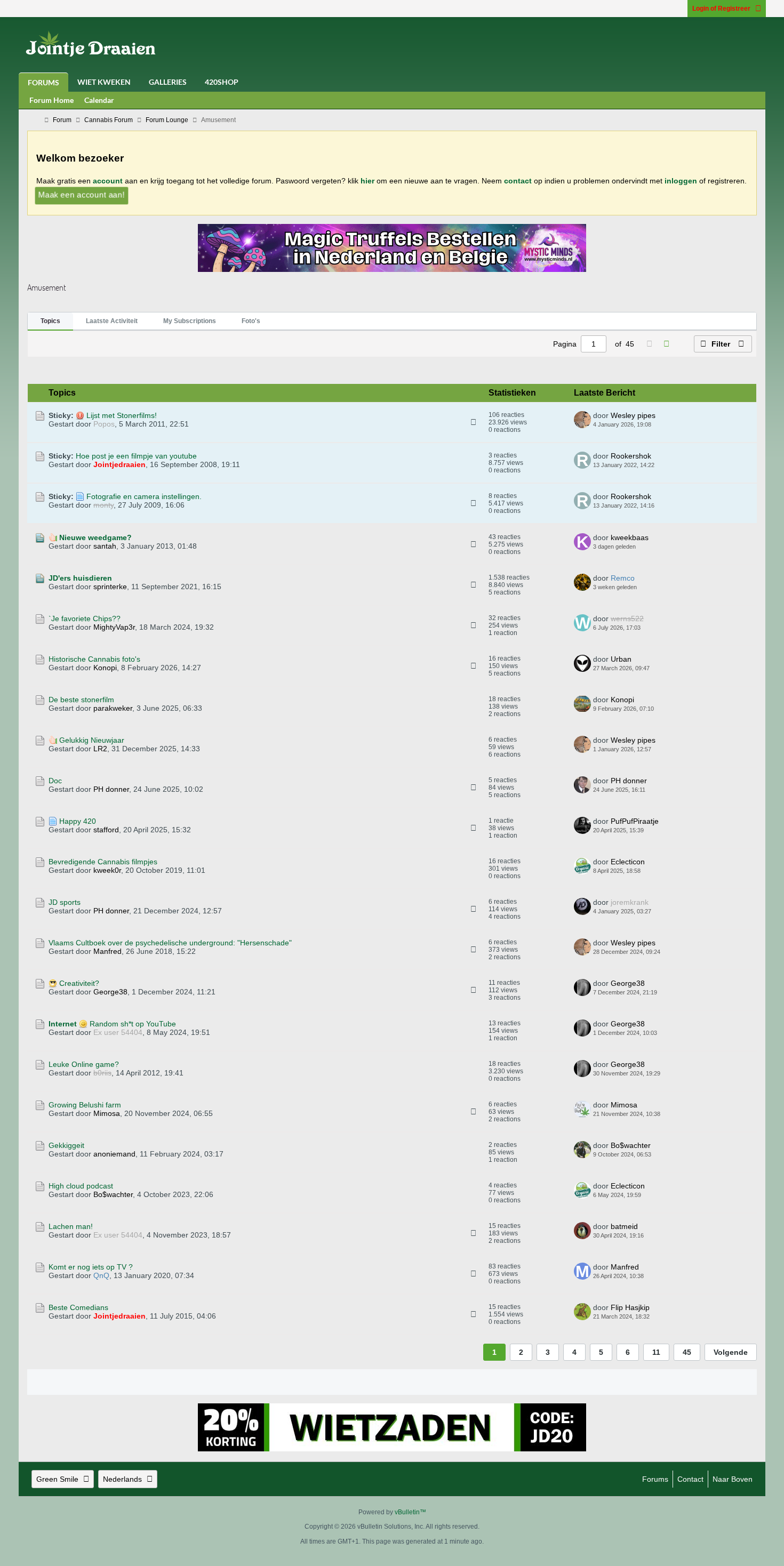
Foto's (251, 321)
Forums (43, 82)
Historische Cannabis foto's (94, 659)
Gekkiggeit (66, 1145)
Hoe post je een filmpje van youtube (136, 456)
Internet (63, 1023)
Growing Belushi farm (85, 1105)
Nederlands (122, 1479)
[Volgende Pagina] (666, 343)
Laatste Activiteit (112, 321)
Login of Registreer (721, 8)
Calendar (99, 100)
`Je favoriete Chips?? (85, 618)
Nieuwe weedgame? (95, 537)
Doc (55, 780)
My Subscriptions (189, 321)
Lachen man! (71, 1226)
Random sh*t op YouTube (133, 1023)
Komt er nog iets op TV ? (91, 1267)
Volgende (731, 1352)
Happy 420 (77, 821)
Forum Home (51, 100)
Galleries (168, 81)
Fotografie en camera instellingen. (144, 496)
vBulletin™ (410, 1512)
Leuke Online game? (84, 1064)
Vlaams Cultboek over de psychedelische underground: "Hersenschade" (170, 942)
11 (656, 1352)
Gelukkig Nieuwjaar (91, 740)
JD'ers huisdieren (80, 578)
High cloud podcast (81, 1186)
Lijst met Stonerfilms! (121, 415)
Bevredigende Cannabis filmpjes (103, 861)
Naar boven (733, 1479)
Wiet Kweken (104, 81)
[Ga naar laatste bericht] (657, 425)
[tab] (50, 321)
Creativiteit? (79, 983)
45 (687, 1352)
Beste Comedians (78, 1307)
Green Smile (57, 1479)
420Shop (221, 81)
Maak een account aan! (81, 194)
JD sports (65, 902)
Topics (50, 321)
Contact (690, 1479)
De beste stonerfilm (81, 699)
